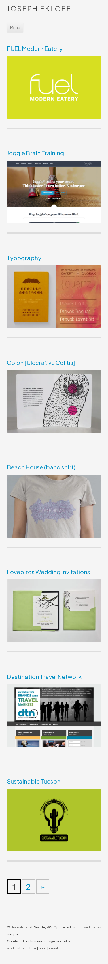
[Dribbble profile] (70, 27)
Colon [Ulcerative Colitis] (41, 362)
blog (32, 948)
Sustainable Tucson (33, 781)
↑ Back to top (90, 927)
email (53, 948)
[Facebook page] (96, 27)
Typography (24, 257)
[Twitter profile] (85, 27)
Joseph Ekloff (39, 8)
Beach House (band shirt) (41, 467)
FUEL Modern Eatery (34, 48)
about (22, 948)
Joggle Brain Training (35, 152)
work (11, 948)
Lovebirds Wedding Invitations (48, 571)
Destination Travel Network (44, 676)
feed (42, 948)
